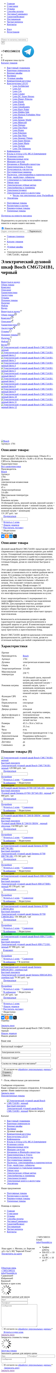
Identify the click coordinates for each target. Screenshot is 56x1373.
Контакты (12, 24)
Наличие (5, 338)
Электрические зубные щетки (21, 1173)
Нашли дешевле (11, 525)
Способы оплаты (15, 11)
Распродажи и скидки (17, 205)
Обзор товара (7, 315)
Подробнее (6, 776)
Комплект (6, 318)
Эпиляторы (12, 1183)
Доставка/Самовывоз (17, 14)
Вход (9, 29)
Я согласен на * (28, 1329)
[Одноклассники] (7, 536)
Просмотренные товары (13, 1095)
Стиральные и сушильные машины (24, 1168)
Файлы (4, 341)
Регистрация (13, 32)
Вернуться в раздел (10, 311)
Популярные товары (17, 203)
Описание (6, 321)
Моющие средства (16, 1149)
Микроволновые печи (18, 1147)
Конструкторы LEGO (17, 1136)
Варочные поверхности (18, 1123)
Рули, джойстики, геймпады (21, 1165)
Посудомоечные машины (19, 1160)
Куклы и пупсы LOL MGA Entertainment (26, 1141)
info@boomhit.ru (44, 1242)
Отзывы (11, 9)
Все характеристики (11, 466)
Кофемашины (13, 1139)
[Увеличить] (28, 350)
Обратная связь (8, 1268)
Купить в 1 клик (12, 522)
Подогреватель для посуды (20, 1157)
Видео (4, 345)
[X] (15, 536)
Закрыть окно (8, 1025)
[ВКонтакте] (3, 536)
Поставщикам (14, 19)
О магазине (12, 6)
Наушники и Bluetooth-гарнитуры (23, 1152)
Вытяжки (11, 1128)
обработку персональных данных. (34, 1069)
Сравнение (28, 779)
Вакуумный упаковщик (18, 1121)
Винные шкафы (14, 1126)
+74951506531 (10, 51)
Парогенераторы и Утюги (19, 1154)
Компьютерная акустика (19, 1134)
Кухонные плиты (15, 1144)
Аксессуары (7, 328)
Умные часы (13, 1170)
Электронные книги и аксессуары (23, 1181)
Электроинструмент (17, 1178)
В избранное (9, 782)
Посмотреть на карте (12, 1253)
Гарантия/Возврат (15, 16)
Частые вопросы (15, 22)
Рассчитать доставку (13, 527)
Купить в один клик (13, 1332)
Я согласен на (28, 1069)
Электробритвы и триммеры (21, 1175)
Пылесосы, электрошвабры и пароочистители (29, 1162)
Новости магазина (13, 228)
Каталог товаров (9, 63)
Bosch (4, 471)
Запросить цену (12, 1368)
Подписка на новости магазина (16, 215)
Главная (11, 3)
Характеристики (9, 325)
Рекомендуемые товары (18, 208)
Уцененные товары (16, 211)
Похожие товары (9, 335)
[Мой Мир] (11, 536)
